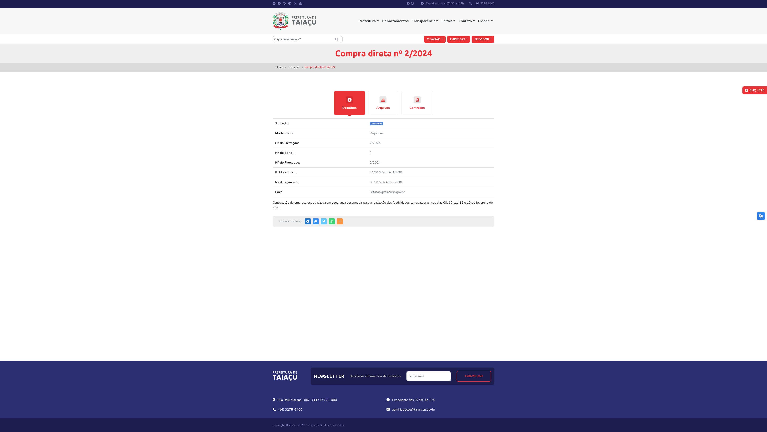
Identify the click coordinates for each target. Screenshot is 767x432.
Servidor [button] (481, 39)
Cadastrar (474, 376)
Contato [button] (465, 21)
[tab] (349, 103)
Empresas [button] (457, 39)
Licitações (294, 67)
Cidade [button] (484, 21)
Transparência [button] (423, 21)
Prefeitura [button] (367, 21)
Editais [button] (446, 21)
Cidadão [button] (433, 39)
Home (279, 67)
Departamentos (395, 21)
